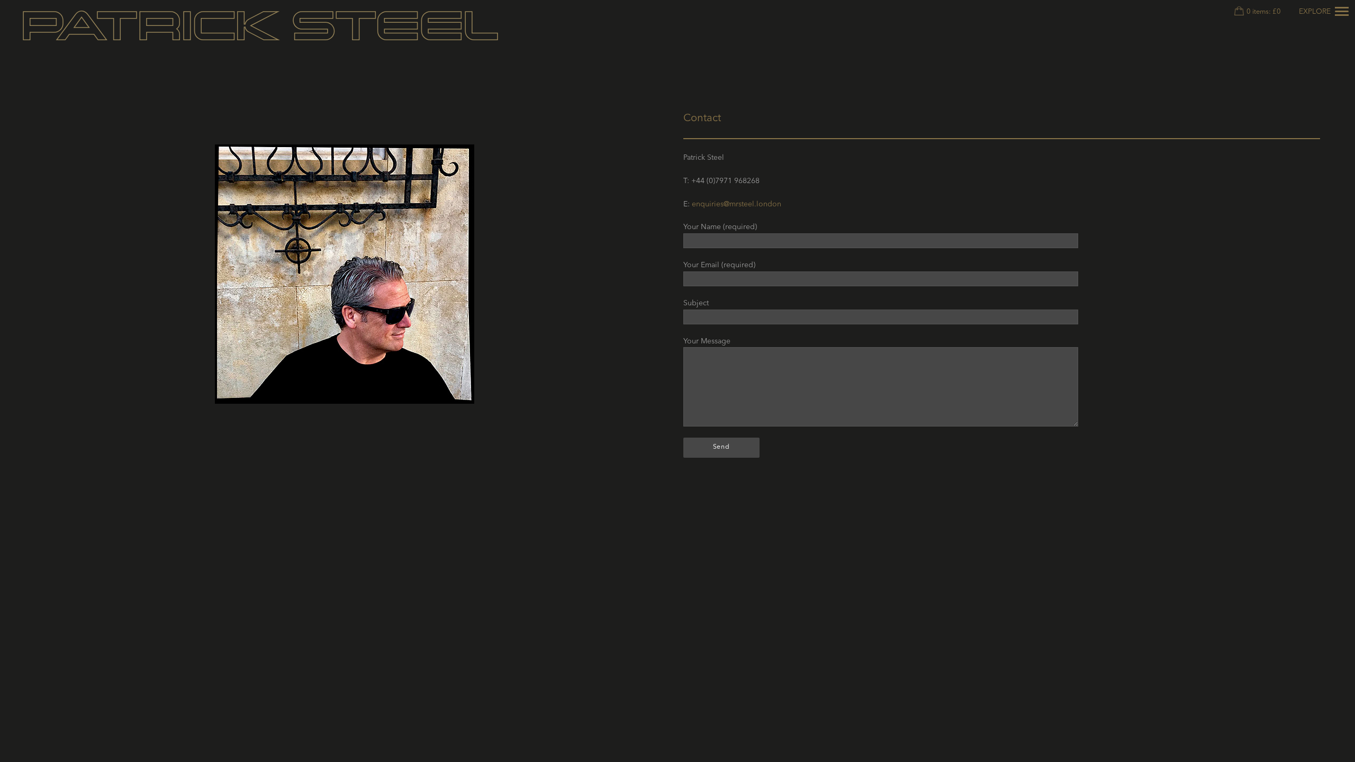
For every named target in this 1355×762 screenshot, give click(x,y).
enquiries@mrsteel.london (736, 204)
